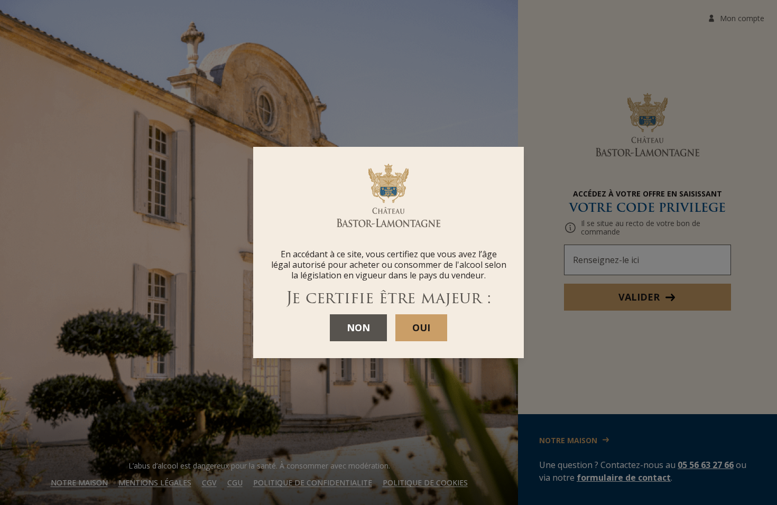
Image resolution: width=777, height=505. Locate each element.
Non (358, 327)
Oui (421, 327)
